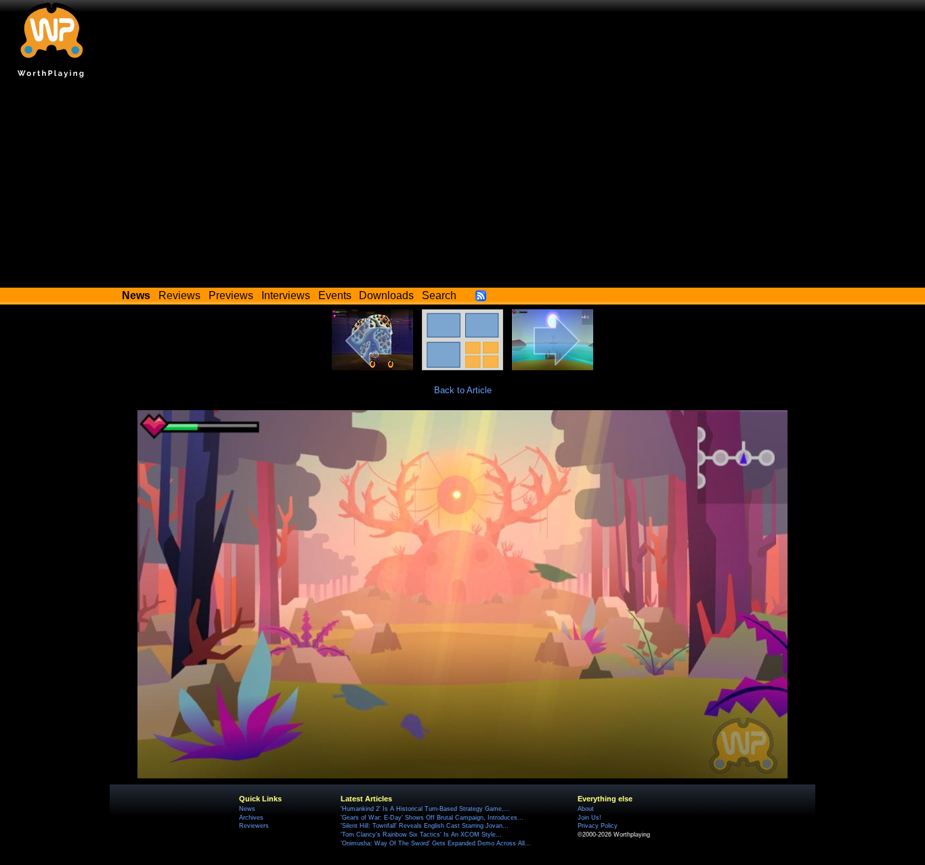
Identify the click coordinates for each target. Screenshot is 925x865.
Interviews (285, 295)
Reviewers (254, 825)
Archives (251, 817)
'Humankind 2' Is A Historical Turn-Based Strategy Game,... (425, 808)
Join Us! (589, 817)
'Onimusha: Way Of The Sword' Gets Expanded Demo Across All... (436, 843)
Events (334, 295)
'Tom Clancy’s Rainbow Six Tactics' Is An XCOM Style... (421, 834)
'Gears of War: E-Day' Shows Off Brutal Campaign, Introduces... (432, 817)
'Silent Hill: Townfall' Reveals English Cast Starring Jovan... (425, 825)
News (247, 808)
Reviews (179, 295)
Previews (231, 295)
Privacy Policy (598, 825)
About (586, 808)
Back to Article (463, 390)
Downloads (386, 295)
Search (439, 295)
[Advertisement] (462, 186)
